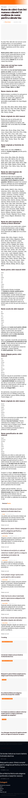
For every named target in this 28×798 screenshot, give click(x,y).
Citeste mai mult (5, 525)
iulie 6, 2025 (11, 603)
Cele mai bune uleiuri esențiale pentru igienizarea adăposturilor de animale (13, 598)
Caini (1, 787)
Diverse (4, 679)
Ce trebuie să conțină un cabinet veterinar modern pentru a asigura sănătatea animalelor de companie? (13, 713)
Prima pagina (4, 6)
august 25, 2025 (12, 560)
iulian (3, 514)
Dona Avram (8, 22)
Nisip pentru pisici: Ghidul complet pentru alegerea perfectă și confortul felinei (13, 531)
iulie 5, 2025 (11, 623)
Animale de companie (12, 6)
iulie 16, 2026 (9, 514)
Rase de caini (3, 792)
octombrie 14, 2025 (13, 536)
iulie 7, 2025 (11, 579)
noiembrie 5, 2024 (17, 22)
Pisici (1, 790)
